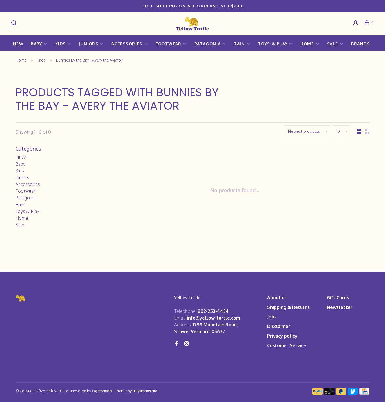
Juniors (88, 43)
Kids (60, 43)
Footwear (169, 43)
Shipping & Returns (288, 307)
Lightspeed (102, 390)
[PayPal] (317, 393)
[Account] (356, 23)
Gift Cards (338, 297)
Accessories (126, 43)
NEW (18, 43)
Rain (239, 43)
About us (277, 297)
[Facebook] (176, 344)
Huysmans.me (144, 390)
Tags (41, 60)
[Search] (14, 23)
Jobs (271, 317)
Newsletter (340, 307)
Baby (36, 43)
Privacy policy (282, 336)
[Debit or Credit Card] (329, 393)
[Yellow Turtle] (21, 298)
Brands (360, 43)
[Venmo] (353, 393)
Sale (332, 43)
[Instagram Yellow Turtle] (186, 344)
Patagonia (207, 43)
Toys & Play (272, 43)
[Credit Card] (364, 393)
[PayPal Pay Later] (341, 393)
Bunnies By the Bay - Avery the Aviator (89, 60)
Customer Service (286, 345)
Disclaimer (278, 326)
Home (307, 43)
